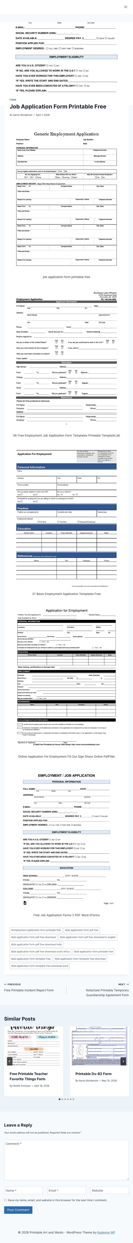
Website (97, 1190)
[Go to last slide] (9, 1061)
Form (13, 99)
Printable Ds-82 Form (94, 1074)
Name (11, 1190)
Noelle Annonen (22, 1085)
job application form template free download (80, 958)
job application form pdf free (81, 930)
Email (54, 1190)
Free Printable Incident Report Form (29, 987)
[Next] (123, 1061)
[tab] (59, 1099)
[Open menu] (125, 7)
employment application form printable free (36, 930)
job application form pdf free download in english (88, 937)
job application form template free (31, 958)
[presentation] (33, 1046)
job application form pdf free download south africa (40, 951)
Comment (14, 1143)
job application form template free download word (39, 965)
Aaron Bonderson (22, 114)
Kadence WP (106, 1232)
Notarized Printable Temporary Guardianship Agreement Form (107, 990)
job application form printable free (93, 951)
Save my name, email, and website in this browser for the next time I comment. (57, 1200)
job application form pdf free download (33, 937)
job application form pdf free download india (36, 944)
